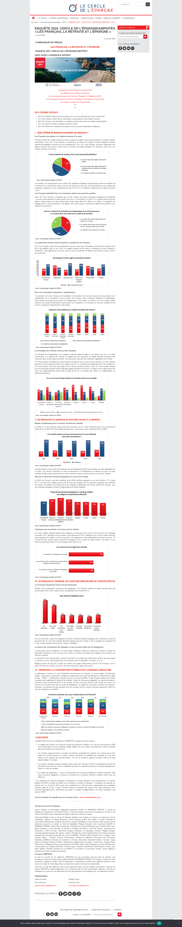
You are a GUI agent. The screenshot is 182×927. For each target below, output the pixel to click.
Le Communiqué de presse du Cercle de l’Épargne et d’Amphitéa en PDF (75, 96)
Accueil (34, 22)
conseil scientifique (59, 18)
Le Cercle (42, 18)
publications (87, 18)
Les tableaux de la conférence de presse (75, 93)
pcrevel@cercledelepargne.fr (79, 885)
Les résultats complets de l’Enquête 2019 (75, 102)
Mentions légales (101, 910)
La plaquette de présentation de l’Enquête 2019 (75, 90)
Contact (118, 910)
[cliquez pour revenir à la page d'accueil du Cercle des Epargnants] (91, 11)
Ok (159, 923)
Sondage (74, 18)
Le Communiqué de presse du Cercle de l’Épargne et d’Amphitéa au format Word (75, 99)
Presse (98, 18)
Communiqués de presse (49, 22)
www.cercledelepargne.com (90, 797)
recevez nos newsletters (82, 914)
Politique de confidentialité (74, 910)
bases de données (112, 18)
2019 (64, 22)
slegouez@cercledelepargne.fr (45, 885)
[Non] (179, 923)
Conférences (128, 18)
